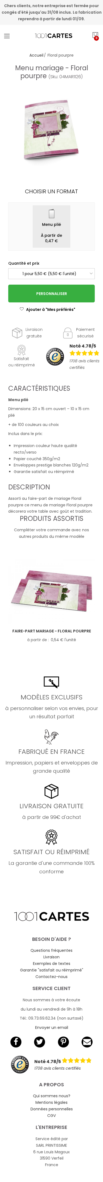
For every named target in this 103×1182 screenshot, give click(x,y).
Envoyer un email (51, 1027)
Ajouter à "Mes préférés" (50, 309)
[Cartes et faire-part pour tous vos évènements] (51, 36)
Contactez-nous (51, 976)
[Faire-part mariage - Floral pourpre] (51, 591)
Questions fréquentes (51, 950)
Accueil (36, 55)
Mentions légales (51, 1102)
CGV (51, 1115)
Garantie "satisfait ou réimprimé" (51, 970)
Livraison (51, 957)
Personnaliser (51, 293)
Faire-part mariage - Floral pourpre (51, 631)
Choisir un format (51, 191)
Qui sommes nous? (51, 1096)
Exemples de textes (51, 963)
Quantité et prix (23, 263)
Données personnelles (51, 1109)
